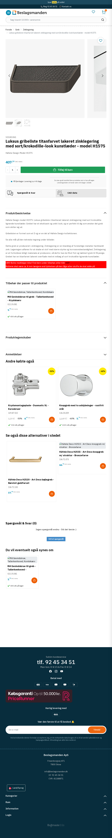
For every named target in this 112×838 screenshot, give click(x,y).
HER (67, 263)
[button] (103, 12)
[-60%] (76, 385)
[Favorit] (93, 11)
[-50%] (25, 385)
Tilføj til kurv (65, 169)
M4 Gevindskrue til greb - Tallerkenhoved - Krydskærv (22, 570)
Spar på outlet (56, 2)
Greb (17, 29)
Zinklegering (28, 29)
